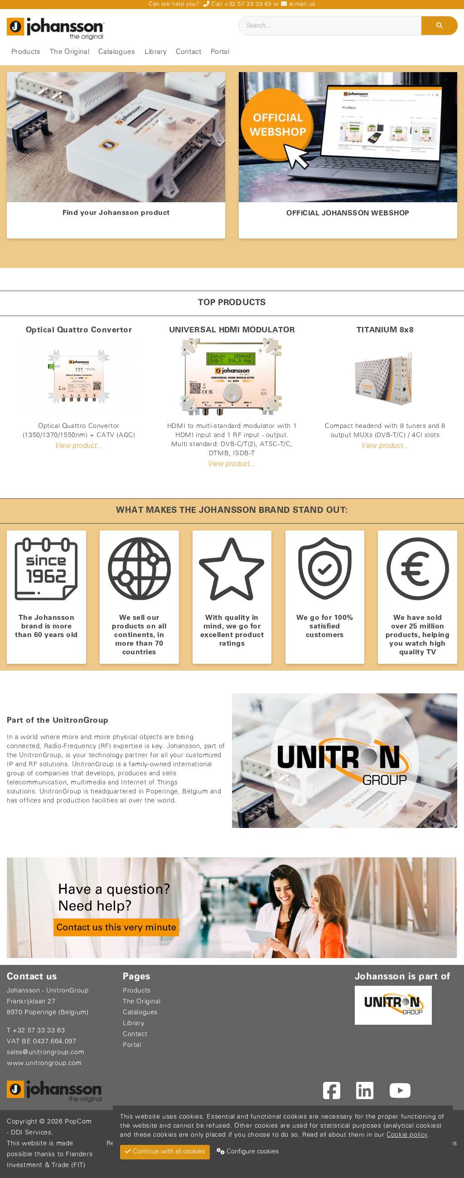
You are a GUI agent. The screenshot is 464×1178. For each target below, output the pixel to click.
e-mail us (301, 4)
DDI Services (31, 1132)
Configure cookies (252, 1152)
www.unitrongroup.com (44, 1063)
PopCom (78, 1122)
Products (26, 52)
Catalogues (116, 52)
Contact (188, 52)
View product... (79, 446)
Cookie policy (407, 1135)
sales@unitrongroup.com (45, 1052)
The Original (69, 52)
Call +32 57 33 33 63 (240, 4)
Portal (220, 52)
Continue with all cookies (168, 1152)
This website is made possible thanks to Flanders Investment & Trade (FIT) (49, 1154)
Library (156, 52)
